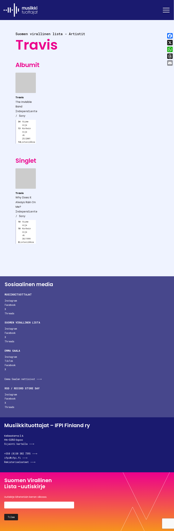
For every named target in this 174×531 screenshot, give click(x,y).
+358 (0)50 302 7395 (17, 453)
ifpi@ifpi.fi (12, 457)
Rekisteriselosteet (16, 462)
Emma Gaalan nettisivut (20, 379)
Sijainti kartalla (16, 443)
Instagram (11, 300)
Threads (9, 313)
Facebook (10, 304)
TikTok (9, 360)
